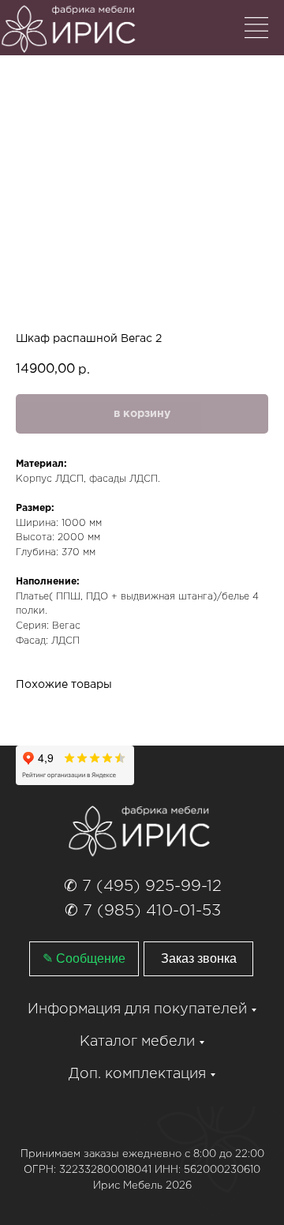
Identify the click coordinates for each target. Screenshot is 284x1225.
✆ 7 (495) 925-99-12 (143, 886)
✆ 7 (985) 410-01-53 (143, 911)
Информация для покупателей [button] (137, 1009)
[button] (198, 958)
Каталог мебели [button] (137, 1041)
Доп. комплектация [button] (137, 1074)
